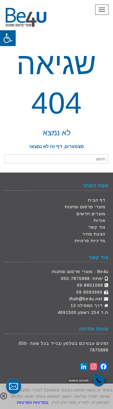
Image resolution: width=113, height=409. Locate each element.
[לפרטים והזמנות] (99, 380)
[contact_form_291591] (13, 386)
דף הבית (96, 200)
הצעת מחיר (93, 234)
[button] (8, 38)
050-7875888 (75, 278)
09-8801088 (90, 285)
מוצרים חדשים (91, 213)
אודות (99, 220)
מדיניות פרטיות (90, 240)
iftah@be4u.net (85, 298)
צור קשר (96, 227)
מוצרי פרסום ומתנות (85, 206)
